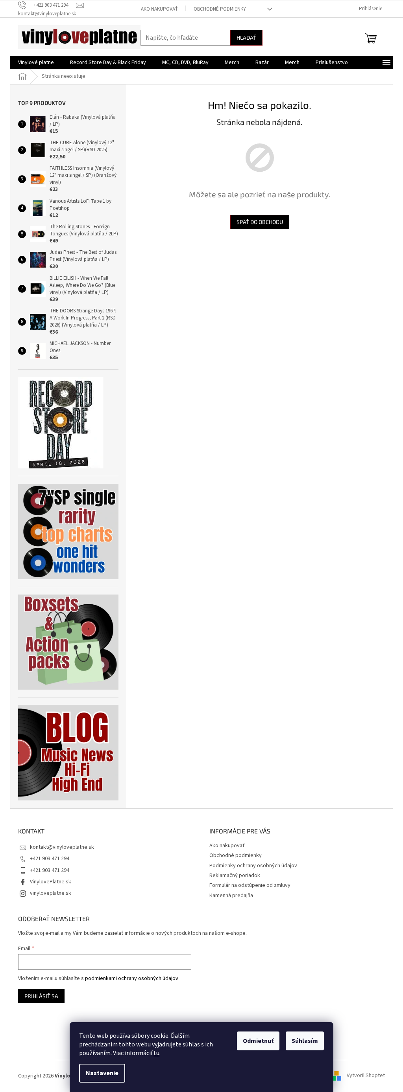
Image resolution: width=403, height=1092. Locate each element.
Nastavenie (102, 1073)
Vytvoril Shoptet (366, 1076)
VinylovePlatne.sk (50, 882)
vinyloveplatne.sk (50, 893)
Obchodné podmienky (220, 9)
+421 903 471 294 (49, 859)
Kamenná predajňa (231, 895)
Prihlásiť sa (41, 996)
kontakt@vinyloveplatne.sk (62, 847)
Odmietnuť (258, 1041)
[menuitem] (36, 62)
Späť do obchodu (260, 221)
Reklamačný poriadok (234, 875)
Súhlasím (305, 1041)
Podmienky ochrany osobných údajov (253, 866)
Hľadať (246, 37)
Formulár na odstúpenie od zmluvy (249, 885)
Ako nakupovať (159, 9)
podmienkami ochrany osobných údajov (131, 978)
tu (156, 1053)
